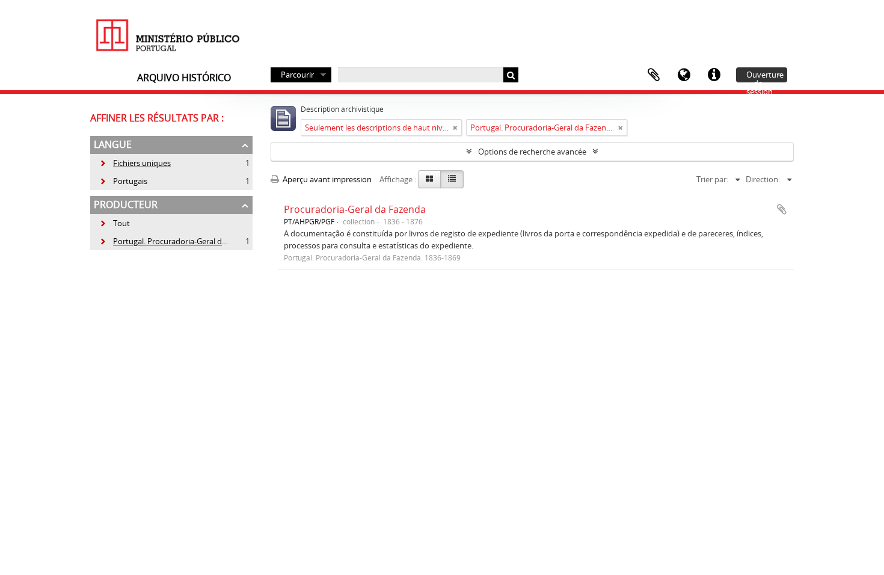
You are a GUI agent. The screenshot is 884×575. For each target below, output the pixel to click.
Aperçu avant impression (326, 179)
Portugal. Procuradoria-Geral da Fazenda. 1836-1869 (198, 241)
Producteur (126, 204)
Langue (684, 75)
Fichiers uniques (135, 163)
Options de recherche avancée (532, 151)
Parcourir (297, 74)
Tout (121, 223)
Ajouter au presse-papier (782, 209)
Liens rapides (714, 75)
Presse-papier (654, 75)
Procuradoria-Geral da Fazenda (355, 209)
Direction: (763, 179)
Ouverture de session (765, 75)
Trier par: (712, 179)
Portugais (123, 181)
